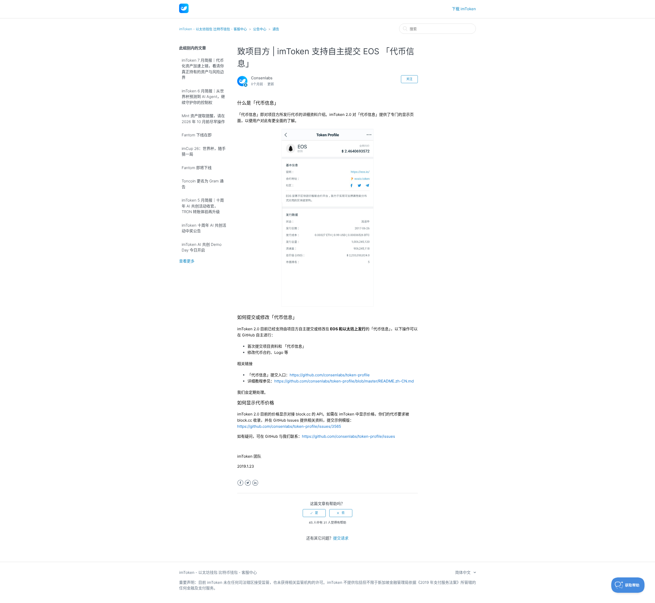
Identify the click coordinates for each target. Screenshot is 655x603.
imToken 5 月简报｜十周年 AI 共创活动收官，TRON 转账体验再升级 (203, 206)
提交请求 (340, 538)
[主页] (184, 11)
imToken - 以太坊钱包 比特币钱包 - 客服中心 (213, 29)
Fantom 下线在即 (197, 135)
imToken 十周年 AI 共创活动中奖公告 (204, 228)
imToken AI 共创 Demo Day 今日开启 (202, 247)
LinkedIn (255, 483)
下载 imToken (464, 8)
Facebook (240, 483)
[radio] (314, 513)
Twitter (248, 483)
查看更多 (186, 261)
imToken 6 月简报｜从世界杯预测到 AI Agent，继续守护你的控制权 (203, 97)
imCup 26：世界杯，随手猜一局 (204, 151)
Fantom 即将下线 (197, 167)
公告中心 (259, 29)
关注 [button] (409, 79)
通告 (275, 29)
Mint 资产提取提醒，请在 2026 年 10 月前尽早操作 (203, 118)
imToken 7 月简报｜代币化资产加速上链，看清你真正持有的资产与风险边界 (203, 69)
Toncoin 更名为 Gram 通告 (203, 184)
